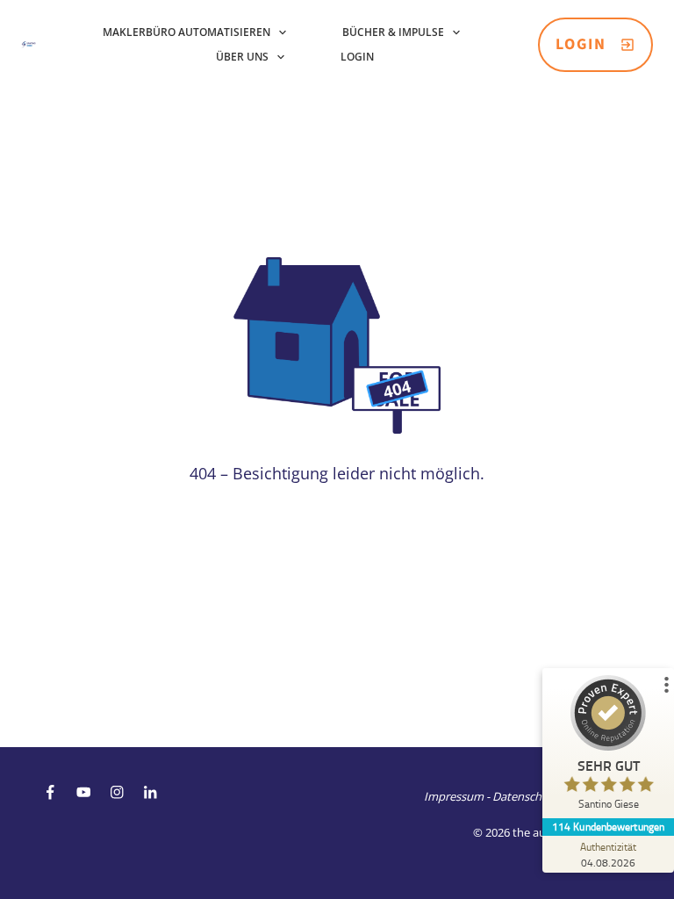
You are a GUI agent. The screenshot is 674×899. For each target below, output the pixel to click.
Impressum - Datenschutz (491, 796)
